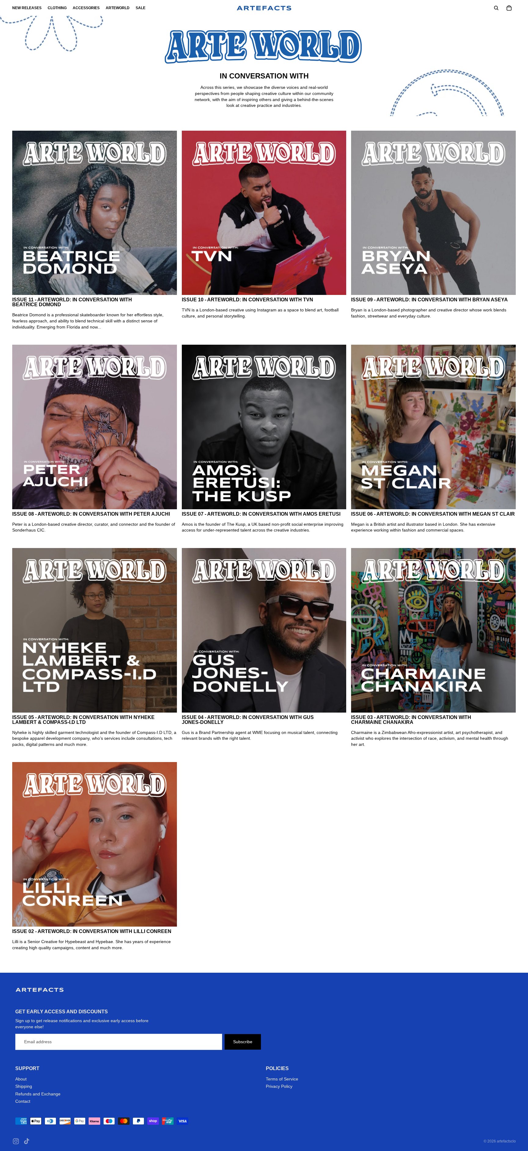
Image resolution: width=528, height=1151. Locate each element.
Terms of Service (282, 1079)
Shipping (23, 1086)
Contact (22, 1101)
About (21, 1079)
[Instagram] (16, 1141)
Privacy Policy (279, 1086)
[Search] (496, 8)
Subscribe (242, 1041)
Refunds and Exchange (38, 1093)
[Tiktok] (26, 1141)
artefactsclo (506, 1141)
